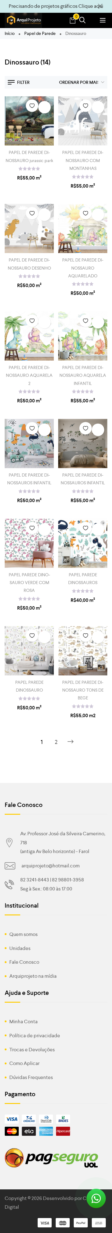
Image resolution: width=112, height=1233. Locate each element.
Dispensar (100, 6)
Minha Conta (23, 1021)
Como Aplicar (24, 1063)
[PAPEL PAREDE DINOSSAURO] (29, 650)
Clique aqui (90, 6)
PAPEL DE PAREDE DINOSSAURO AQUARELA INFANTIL (82, 375)
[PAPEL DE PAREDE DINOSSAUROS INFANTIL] (29, 443)
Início (10, 33)
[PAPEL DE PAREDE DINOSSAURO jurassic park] (29, 121)
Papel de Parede (40, 33)
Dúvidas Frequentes (31, 1077)
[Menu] (102, 20)
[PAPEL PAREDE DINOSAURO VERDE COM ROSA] (29, 543)
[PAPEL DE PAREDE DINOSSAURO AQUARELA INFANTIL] (82, 336)
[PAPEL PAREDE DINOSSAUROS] (82, 543)
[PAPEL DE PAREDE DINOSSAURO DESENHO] (29, 228)
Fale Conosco (24, 962)
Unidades (19, 948)
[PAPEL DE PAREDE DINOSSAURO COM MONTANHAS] (82, 121)
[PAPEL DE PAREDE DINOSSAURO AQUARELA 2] (29, 336)
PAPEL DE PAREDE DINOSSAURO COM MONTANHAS (82, 160)
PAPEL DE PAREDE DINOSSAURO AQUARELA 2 (29, 375)
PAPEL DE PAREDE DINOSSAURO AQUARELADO (82, 267)
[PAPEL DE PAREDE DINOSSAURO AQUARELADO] (82, 228)
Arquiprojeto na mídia (33, 976)
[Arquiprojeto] (23, 20)
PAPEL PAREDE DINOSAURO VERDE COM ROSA (29, 582)
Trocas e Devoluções (32, 1049)
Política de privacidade (34, 1035)
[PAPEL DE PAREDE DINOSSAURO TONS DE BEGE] (82, 650)
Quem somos (23, 934)
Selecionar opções (44, 107)
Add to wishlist (32, 105)
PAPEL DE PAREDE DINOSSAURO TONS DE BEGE (83, 690)
